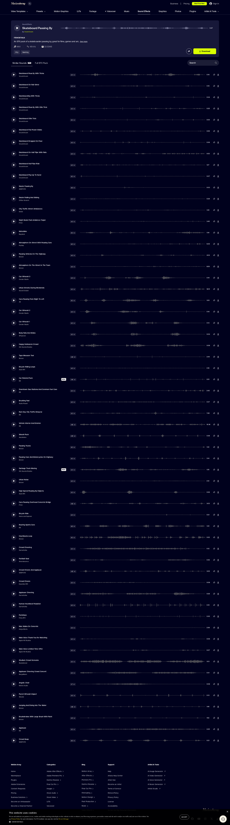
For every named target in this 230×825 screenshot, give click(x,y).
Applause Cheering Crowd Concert (32, 671)
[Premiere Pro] (93, 779)
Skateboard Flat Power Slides (30, 130)
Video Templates (18, 11)
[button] (79, 821)
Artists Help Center (115, 776)
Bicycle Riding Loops (27, 367)
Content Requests (18, 789)
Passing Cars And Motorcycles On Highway (36, 457)
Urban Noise (24, 480)
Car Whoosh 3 (24, 276)
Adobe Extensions (18, 784)
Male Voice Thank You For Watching (33, 638)
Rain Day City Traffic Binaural (30, 412)
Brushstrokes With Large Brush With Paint (35, 717)
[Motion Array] (93, 771)
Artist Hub (112, 780)
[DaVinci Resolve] (95, 784)
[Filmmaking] (91, 792)
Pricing (13, 793)
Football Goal (24, 559)
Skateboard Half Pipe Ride (29, 164)
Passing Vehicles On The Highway (32, 254)
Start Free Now (199, 3)
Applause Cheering (26, 592)
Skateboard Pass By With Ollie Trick (33, 107)
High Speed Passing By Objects (31, 491)
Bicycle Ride (24, 513)
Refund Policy (113, 793)
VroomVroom (28, 32)
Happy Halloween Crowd (28, 344)
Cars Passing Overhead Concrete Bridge (35, 502)
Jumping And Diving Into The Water (32, 705)
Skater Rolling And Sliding (29, 197)
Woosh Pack (24, 434)
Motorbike (23, 231)
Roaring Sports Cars (27, 525)
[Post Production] (95, 801)
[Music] (87, 805)
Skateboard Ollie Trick (27, 118)
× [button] (227, 812)
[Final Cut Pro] (93, 788)
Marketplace (16, 776)
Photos (178, 11)
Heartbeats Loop (25, 536)
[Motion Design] (94, 797)
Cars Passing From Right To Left (31, 299)
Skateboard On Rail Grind (29, 85)
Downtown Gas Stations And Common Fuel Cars (38, 389)
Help (109, 771)
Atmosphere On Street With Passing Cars (35, 243)
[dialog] (115, 817)
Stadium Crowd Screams (29, 660)
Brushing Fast (24, 401)
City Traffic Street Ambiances (30, 209)
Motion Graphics (61, 11)
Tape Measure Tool (26, 355)
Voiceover (111, 11)
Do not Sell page (64, 819)
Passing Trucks (25, 446)
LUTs (79, 11)
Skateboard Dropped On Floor (30, 141)
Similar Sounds (21, 63)
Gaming (25, 52)
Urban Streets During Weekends (31, 288)
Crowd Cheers (24, 581)
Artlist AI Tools (210, 11)
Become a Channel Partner (21, 806)
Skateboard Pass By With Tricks (31, 73)
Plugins (193, 11)
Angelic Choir (24, 683)
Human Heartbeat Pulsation (30, 604)
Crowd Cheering (25, 547)
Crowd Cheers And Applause (30, 570)
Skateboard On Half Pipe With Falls (32, 152)
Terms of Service (114, 789)
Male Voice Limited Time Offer (31, 649)
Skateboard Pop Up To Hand (30, 175)
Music (126, 11)
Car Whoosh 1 (24, 322)
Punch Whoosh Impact (28, 694)
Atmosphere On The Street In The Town (34, 265)
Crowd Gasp (24, 739)
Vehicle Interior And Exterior (30, 423)
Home (13, 771)
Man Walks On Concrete (28, 626)
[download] (218, 75)
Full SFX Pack (41, 63)
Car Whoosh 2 (24, 310)
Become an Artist (114, 784)
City (16, 52)
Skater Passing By (26, 186)
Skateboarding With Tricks (29, 96)
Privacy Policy (113, 797)
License (111, 802)
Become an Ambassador (20, 802)
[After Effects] (93, 775)
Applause (22, 728)
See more (83, 41)
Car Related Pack (26, 378)
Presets (39, 11)
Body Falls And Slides (27, 333)
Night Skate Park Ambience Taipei (32, 220)
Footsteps (23, 615)
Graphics (163, 11)
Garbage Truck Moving (28, 468)
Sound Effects (144, 11)
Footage (92, 11)
